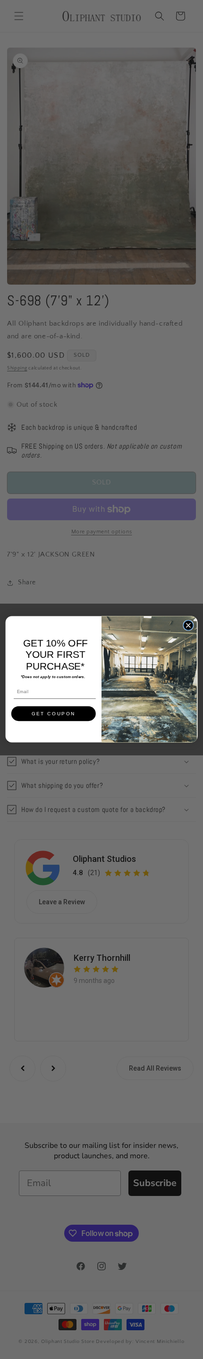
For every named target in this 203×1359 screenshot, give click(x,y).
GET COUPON (54, 714)
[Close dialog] (188, 625)
